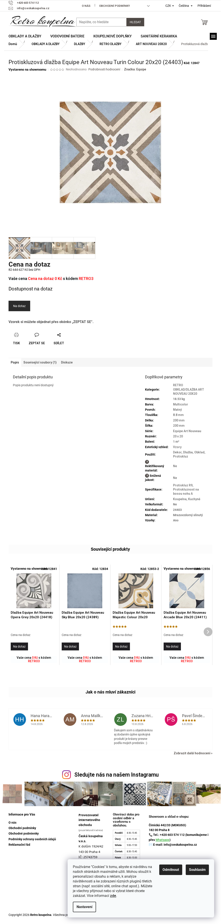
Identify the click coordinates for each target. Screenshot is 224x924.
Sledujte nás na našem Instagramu (116, 775)
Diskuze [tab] (67, 362)
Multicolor (180, 404)
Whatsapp (163, 840)
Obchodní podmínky (114, 5)
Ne (175, 466)
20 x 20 (178, 436)
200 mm (179, 420)
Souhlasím (197, 870)
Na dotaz (19, 306)
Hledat (135, 22)
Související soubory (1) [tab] (40, 362)
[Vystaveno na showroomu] (34, 590)
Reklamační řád (19, 844)
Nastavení (84, 907)
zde (113, 896)
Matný (177, 409)
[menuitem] (25, 36)
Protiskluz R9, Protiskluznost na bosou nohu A (186, 490)
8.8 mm (178, 415)
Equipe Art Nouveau (187, 431)
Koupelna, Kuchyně (186, 499)
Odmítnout (171, 870)
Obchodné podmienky (24, 833)
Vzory (177, 447)
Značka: (135, 69)
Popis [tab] (15, 362)
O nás (86, 5)
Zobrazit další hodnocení (192, 753)
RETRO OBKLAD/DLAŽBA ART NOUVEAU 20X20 (188, 389)
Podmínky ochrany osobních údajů (32, 839)
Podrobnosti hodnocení (104, 69)
